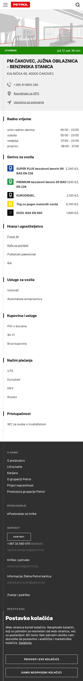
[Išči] (77, 5)
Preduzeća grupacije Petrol (26, 491)
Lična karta (14, 467)
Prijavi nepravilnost (20, 485)
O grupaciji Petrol (19, 479)
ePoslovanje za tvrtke (21, 514)
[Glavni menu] (5, 5)
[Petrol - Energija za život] (20, 4)
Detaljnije (25, 643)
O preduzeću (16, 460)
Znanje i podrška (18, 595)
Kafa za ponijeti (17, 245)
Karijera (12, 473)
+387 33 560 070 (18, 543)
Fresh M (13, 237)
